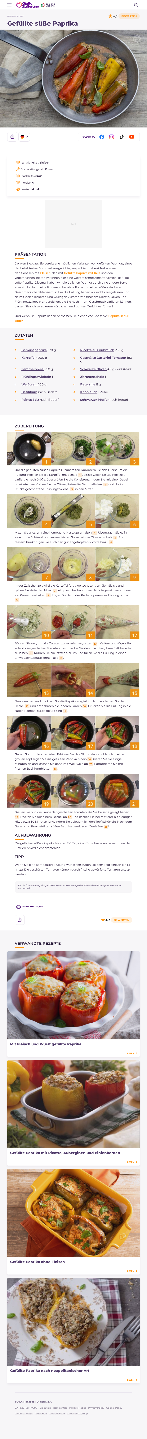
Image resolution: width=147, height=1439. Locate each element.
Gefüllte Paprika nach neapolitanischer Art (49, 1371)
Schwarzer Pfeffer (94, 399)
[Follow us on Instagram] (112, 137)
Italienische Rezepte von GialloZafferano (36, 5)
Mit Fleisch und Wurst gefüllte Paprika (45, 1044)
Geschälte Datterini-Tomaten (103, 358)
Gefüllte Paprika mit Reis (82, 273)
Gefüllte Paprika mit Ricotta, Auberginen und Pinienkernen (65, 1153)
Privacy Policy (96, 1407)
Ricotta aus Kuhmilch (97, 350)
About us (45, 1407)
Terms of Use (60, 1407)
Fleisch (45, 273)
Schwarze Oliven (93, 369)
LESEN (130, 1053)
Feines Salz (30, 399)
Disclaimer (41, 1413)
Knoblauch (88, 392)
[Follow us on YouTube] (132, 137)
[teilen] (12, 137)
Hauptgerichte (15, 16)
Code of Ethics (57, 1413)
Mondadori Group (77, 1413)
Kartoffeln (29, 358)
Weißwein (29, 384)
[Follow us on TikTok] (122, 137)
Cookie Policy (114, 1407)
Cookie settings (24, 1413)
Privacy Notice (77, 1407)
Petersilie (87, 384)
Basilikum (29, 392)
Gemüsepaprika (34, 350)
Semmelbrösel (32, 369)
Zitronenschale (92, 377)
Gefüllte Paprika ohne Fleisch (37, 1262)
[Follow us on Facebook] (102, 137)
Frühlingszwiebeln (36, 377)
